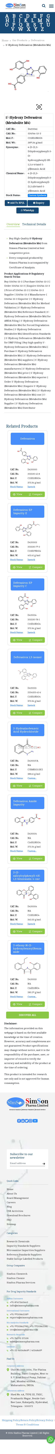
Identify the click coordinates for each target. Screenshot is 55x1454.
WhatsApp (28, 210)
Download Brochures (18, 1215)
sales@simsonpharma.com (24, 1341)
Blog (9, 1206)
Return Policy (28, 1420)
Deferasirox (37, 40)
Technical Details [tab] (34, 224)
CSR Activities (15, 1211)
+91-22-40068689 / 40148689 (26, 1350)
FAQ (9, 1219)
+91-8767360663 (19, 1302)
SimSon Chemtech (17, 1273)
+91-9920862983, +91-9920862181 (29, 1326)
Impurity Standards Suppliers (23, 1246)
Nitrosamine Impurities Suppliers (26, 1250)
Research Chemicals (15, 1109)
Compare (37, 494)
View (19, 494)
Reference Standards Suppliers (24, 1254)
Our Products (19, 40)
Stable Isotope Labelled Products (25, 1259)
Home (5, 40)
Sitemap (11, 1224)
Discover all (27, 1015)
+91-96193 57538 (19, 1338)
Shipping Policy (11, 1420)
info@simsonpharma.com (24, 1305)
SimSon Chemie (16, 1278)
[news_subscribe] (44, 1164)
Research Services (40, 1109)
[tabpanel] (27, 321)
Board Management (18, 1198)
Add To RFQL (17, 203)
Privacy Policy (44, 1420)
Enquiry (39, 203)
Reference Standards (28, 1109)
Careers (11, 1202)
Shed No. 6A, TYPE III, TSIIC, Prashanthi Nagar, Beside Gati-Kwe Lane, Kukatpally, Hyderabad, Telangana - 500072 (29, 1400)
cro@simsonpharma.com (24, 1329)
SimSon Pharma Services (21, 1282)
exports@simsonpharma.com (26, 1317)
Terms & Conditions (27, 1424)
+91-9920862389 (19, 1314)
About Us (12, 1193)
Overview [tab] (13, 224)
